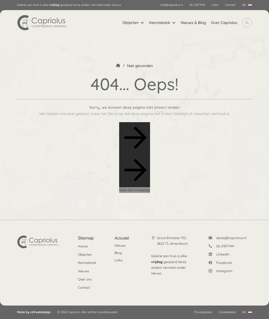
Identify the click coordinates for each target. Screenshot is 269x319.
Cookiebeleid (227, 312)
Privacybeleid (203, 312)
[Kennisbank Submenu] (174, 23)
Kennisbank (159, 22)
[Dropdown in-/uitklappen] (250, 5)
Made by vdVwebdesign (34, 312)
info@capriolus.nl (171, 5)
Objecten (131, 22)
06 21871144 (197, 5)
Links (215, 5)
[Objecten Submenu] (142, 23)
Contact (230, 5)
